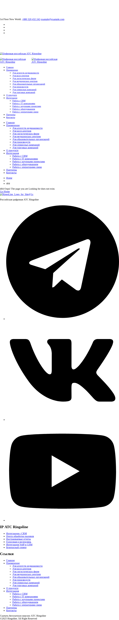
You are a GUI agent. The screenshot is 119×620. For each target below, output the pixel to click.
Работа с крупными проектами (26, 106)
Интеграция (11, 98)
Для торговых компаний (23, 92)
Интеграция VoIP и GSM (19, 544)
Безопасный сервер (16, 547)
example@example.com (52, 19)
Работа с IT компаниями (23, 103)
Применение (12, 70)
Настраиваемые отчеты (18, 539)
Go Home (5, 191)
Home (9, 178)
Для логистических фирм (24, 78)
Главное (10, 67)
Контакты (10, 117)
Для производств (20, 87)
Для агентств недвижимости (25, 73)
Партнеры (10, 115)
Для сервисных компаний (24, 89)
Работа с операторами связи (25, 112)
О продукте (11, 95)
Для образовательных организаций (28, 84)
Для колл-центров (20, 76)
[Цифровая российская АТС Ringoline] (21, 53)
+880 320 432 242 (31, 19)
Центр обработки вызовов (20, 536)
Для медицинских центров (24, 81)
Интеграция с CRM (16, 533)
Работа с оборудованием (23, 109)
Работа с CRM (18, 101)
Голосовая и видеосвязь (18, 542)
